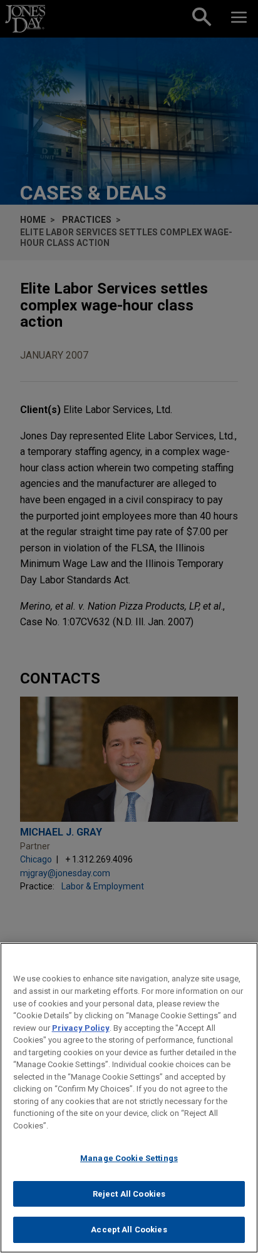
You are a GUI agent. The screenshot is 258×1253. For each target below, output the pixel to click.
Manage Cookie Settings (129, 1158)
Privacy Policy (81, 1028)
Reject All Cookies (129, 1194)
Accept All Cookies (129, 1229)
